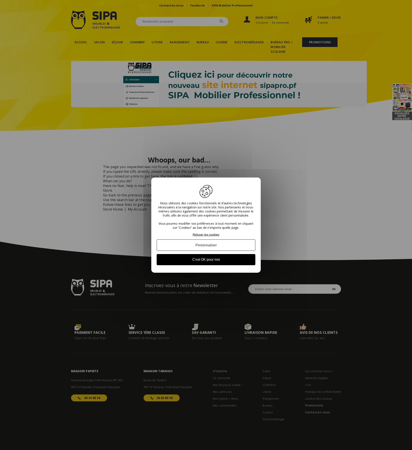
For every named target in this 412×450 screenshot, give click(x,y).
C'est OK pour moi (206, 259)
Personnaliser (206, 245)
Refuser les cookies (206, 234)
